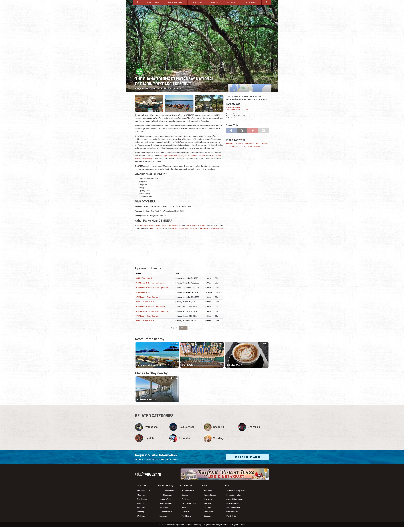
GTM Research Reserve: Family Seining (150, 283)
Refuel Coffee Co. (235, 365)
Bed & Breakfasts (165, 495)
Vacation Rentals (165, 512)
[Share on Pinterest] (252, 130)
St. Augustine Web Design (211, 525)
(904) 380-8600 (233, 104)
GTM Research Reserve (170, 226)
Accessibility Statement (235, 499)
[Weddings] (219, 438)
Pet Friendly (163, 508)
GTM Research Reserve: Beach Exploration (152, 288)
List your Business (233, 508)
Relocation (251, 2)
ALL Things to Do (143, 491)
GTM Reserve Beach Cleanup (147, 297)
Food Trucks (186, 516)
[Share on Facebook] (231, 130)
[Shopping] (219, 427)
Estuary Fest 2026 (143, 292)
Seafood (185, 495)
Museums (239, 143)
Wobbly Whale (188, 365)
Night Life (140, 503)
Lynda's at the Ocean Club (149, 365)
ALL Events (208, 491)
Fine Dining (186, 499)
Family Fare (186, 512)
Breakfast (185, 508)
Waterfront (163, 516)
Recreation (141, 508)
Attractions (141, 495)
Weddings (141, 516)
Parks (258, 143)
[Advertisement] (179, 246)
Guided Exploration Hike (145, 278)
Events (214, 2)
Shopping (140, 512)
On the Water (249, 143)
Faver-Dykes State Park (168, 156)
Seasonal (207, 516)
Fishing (265, 143)
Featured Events (210, 495)
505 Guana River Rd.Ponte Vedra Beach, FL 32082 (237, 109)
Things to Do (153, 2)
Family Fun (230, 143)
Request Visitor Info (233, 495)
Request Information (247, 457)
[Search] (266, 2)
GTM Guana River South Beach (149, 226)
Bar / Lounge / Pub (189, 503)
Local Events (209, 512)
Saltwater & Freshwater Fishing (211, 229)
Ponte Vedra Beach (255, 146)
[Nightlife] (150, 438)
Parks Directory (156, 229)
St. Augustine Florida (237, 525)
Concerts (207, 508)
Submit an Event (232, 512)
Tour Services (142, 499)
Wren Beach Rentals (146, 399)
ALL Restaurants (188, 491)
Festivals (207, 503)
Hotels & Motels (165, 503)
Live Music (231, 2)
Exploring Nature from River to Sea (184, 229)
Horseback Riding (232, 146)
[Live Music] (253, 427)
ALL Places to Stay (166, 491)
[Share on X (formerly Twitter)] (242, 130)
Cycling (243, 146)
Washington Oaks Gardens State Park (191, 156)
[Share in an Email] (263, 130)
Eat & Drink (197, 2)
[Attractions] (150, 427)
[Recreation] (184, 438)
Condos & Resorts (166, 499)
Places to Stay (175, 2)
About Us (229, 485)
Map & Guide (231, 516)
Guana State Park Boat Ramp (195, 226)
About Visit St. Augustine (235, 491)
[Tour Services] (184, 427)
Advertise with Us (232, 503)
